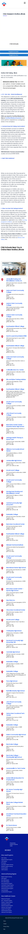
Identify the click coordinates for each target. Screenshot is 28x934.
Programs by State (14, 51)
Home (4, 921)
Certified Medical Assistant (13, 118)
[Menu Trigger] (25, 3)
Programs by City (13, 55)
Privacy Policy (6, 926)
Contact (4, 923)
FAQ (4, 929)
